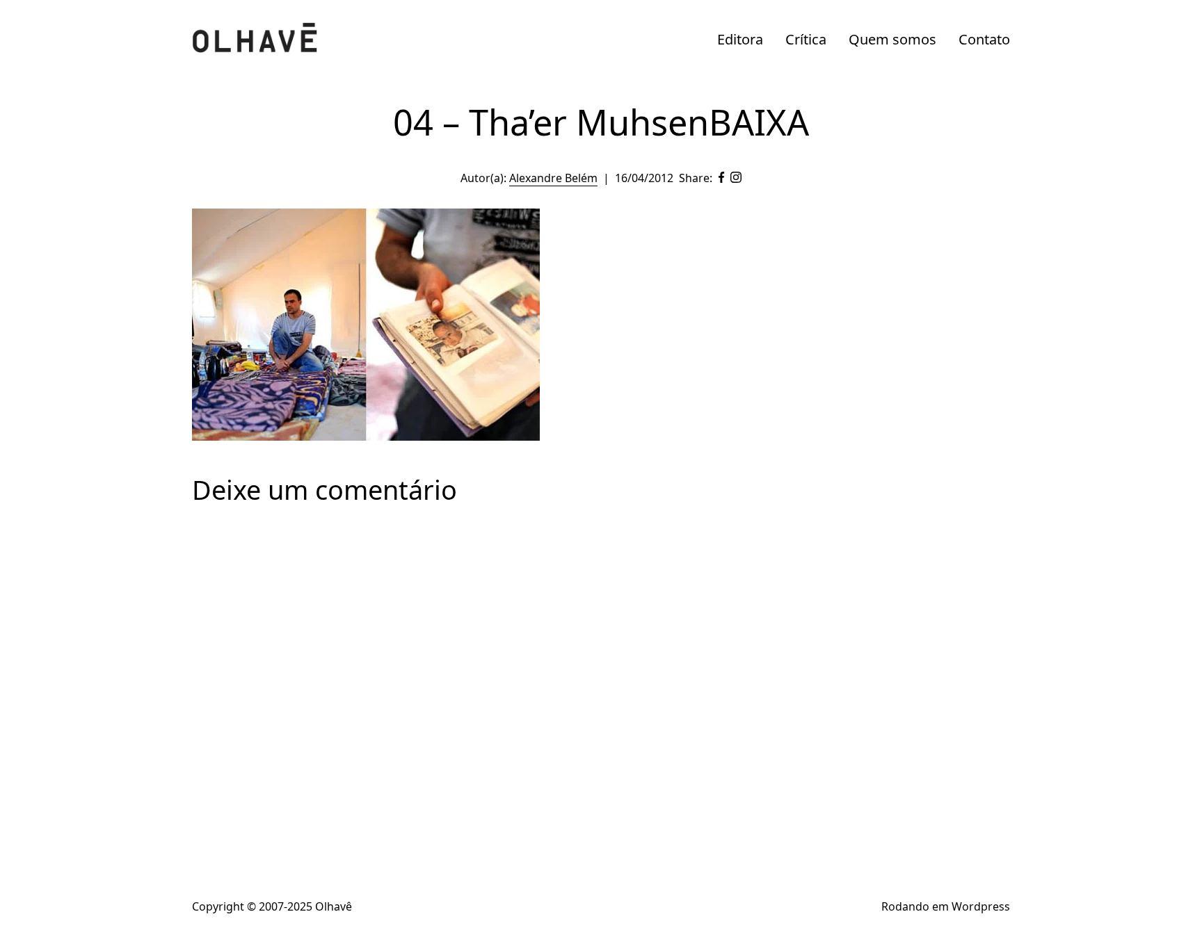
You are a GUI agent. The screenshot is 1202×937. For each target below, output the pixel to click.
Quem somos (892, 39)
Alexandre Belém (553, 178)
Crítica (805, 39)
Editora (740, 39)
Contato (984, 39)
